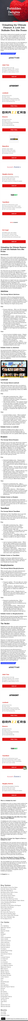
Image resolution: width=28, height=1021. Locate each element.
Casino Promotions (6, 940)
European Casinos (5, 945)
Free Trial (14, 106)
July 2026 (3, 1012)
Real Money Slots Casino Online (9, 892)
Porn (8, 874)
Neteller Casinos (5, 972)
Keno (2, 955)
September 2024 (5, 1015)
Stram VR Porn (15, 320)
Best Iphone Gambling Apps (8, 913)
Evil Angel (5, 230)
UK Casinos (4, 999)
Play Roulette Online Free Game (9, 887)
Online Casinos (5, 976)
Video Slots (4, 1001)
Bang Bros (5, 146)
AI (1, 924)
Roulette (3, 983)
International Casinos (6, 953)
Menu (3, 1018)
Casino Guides (4, 939)
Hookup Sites (4, 952)
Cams (2, 935)
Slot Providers (4, 993)
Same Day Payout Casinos (7, 986)
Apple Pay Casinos (5, 927)
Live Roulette (4, 962)
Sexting (3, 988)
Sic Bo (2, 990)
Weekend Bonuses (5, 1004)
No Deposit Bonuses (6, 975)
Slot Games (4, 991)
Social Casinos (4, 995)
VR (1, 1003)
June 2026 (3, 1013)
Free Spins (3, 949)
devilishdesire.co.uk (11, 449)
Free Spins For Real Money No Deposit (11, 905)
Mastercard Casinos (6, 967)
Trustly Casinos (5, 998)
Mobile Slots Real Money (7, 907)
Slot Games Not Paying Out (8, 912)
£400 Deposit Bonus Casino (8, 895)
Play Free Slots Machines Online (9, 898)
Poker (2, 978)
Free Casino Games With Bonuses (9, 915)
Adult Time (5, 65)
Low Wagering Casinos (7, 965)
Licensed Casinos (5, 957)
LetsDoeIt (5, 93)
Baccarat (3, 929)
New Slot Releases (5, 973)
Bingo (2, 932)
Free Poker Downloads (6, 894)
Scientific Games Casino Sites (8, 889)
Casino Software (5, 942)
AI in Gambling (5, 926)
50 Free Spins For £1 (6, 918)
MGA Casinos (4, 968)
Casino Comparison (6, 937)
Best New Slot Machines (7, 897)
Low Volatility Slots (6, 963)
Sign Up (14, 76)
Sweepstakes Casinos (6, 996)
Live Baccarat (4, 958)
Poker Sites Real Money (7, 890)
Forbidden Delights (14, 10)
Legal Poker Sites (5, 910)
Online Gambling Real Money (8, 902)
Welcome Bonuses (5, 1006)
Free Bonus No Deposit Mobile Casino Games (12, 900)
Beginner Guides (5, 930)
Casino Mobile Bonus (6, 908)
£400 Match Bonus (6, 903)
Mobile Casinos (5, 970)
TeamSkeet (5, 202)
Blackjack (3, 934)
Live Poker (3, 960)
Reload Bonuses (5, 981)
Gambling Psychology (6, 950)
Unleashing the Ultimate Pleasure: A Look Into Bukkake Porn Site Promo (14, 28)
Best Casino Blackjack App (8, 917)
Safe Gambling (4, 985)
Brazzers (5, 117)
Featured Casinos (5, 947)
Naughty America (7, 174)
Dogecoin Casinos (5, 944)
